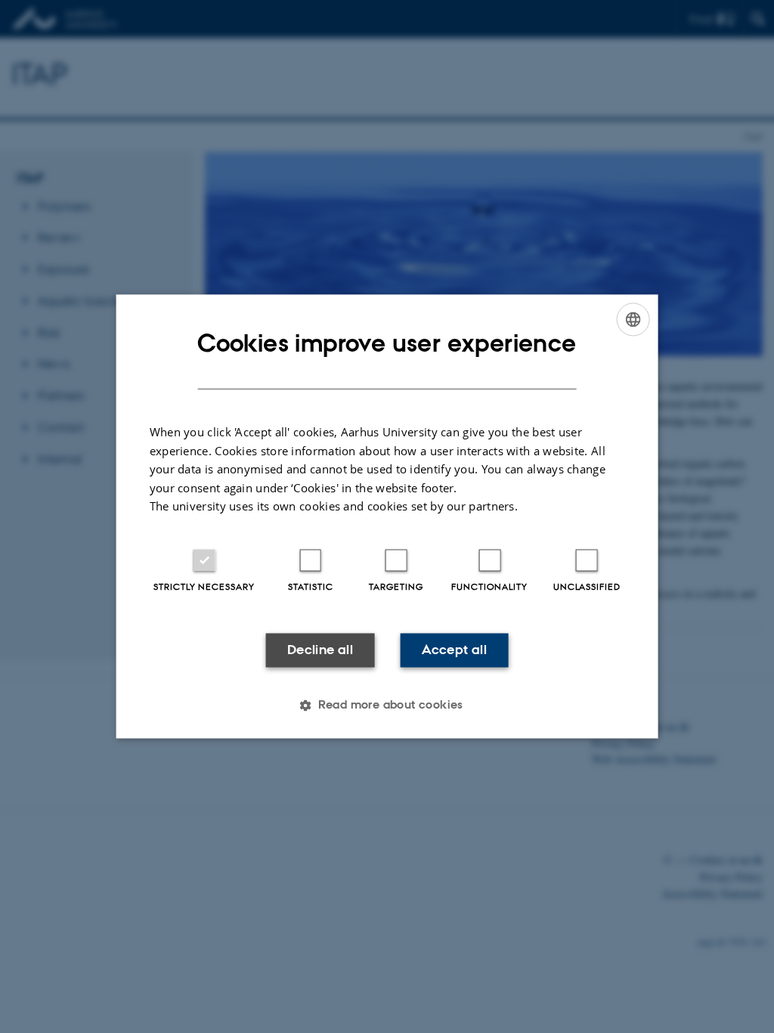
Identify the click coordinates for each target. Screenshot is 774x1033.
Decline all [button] (320, 649)
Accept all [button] (454, 649)
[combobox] (632, 319)
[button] (387, 705)
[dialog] (387, 516)
